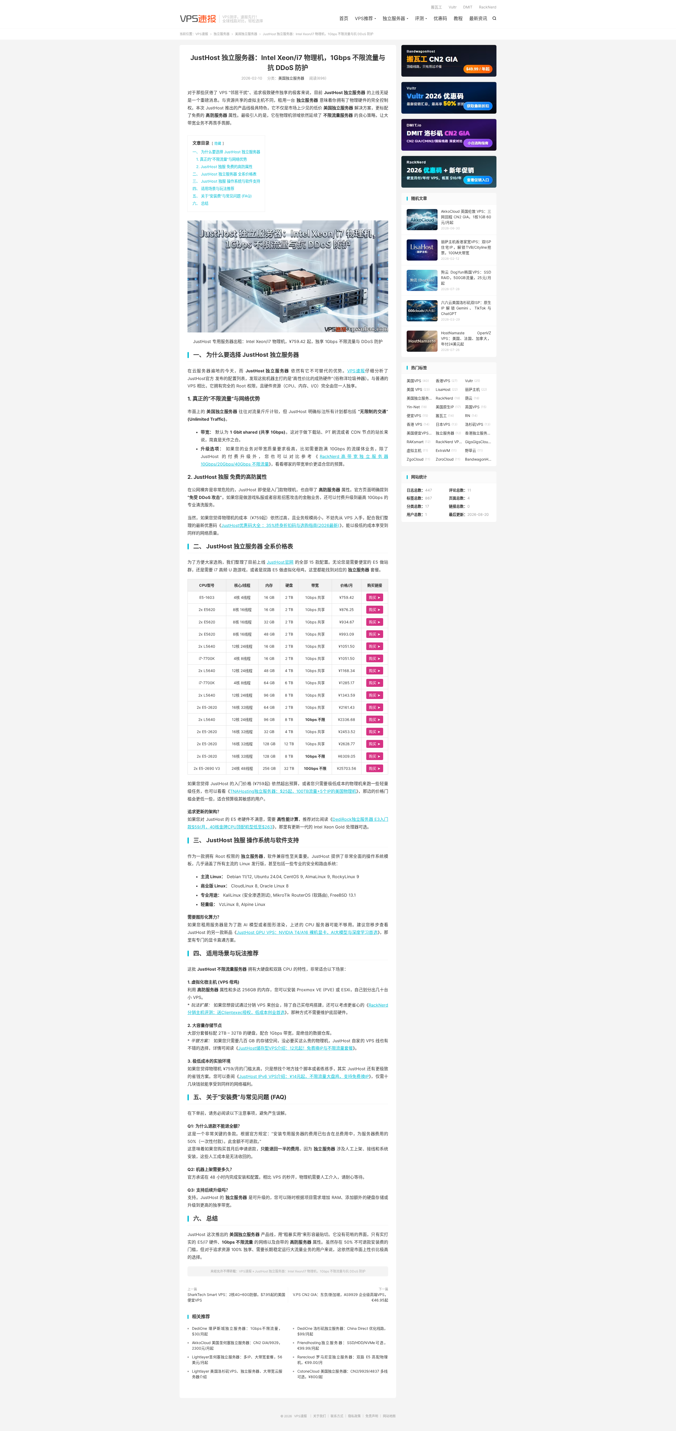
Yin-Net (417, 407)
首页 (343, 18)
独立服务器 (394, 18)
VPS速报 (198, 19)
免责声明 (371, 1416)
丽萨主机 (476, 389)
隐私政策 (354, 1416)
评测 (419, 18)
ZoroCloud (448, 459)
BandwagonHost (478, 459)
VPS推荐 (364, 18)
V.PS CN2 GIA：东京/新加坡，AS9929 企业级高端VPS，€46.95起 (340, 1297)
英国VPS (475, 407)
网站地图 (389, 1416)
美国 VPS (418, 389)
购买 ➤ (375, 597)
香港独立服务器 (478, 433)
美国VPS (418, 380)
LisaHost (447, 389)
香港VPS (446, 380)
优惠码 (440, 18)
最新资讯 (478, 18)
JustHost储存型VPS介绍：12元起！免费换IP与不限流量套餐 (295, 1048)
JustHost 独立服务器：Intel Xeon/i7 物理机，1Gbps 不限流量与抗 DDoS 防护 (310, 1271)
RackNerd (487, 7)
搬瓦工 (436, 7)
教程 (458, 18)
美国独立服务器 (246, 34)
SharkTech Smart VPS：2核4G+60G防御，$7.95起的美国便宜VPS (236, 1297)
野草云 (474, 450)
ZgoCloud (418, 459)
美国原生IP (448, 407)
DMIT (467, 7)
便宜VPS (417, 415)
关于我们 (319, 1416)
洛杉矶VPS (477, 424)
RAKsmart (418, 441)
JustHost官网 (280, 562)
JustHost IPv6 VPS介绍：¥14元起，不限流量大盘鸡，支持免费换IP (304, 1076)
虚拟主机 (417, 450)
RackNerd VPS (449, 441)
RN (471, 415)
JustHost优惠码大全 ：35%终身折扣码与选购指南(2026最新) (280, 525)
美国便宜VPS (420, 433)
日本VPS (446, 424)
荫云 (472, 398)
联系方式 (337, 1416)
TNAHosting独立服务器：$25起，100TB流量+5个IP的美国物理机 (293, 791)
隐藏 (217, 143)
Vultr (453, 7)
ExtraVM (446, 450)
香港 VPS (418, 424)
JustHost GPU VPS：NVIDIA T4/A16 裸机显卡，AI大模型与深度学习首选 (307, 932)
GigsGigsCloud (478, 441)
